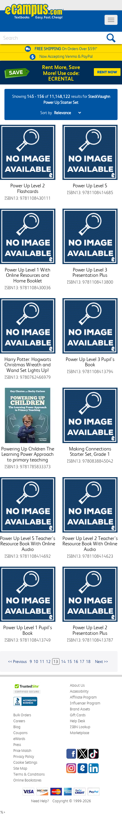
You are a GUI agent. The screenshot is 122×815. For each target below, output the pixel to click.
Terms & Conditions (29, 774)
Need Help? (40, 801)
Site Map (20, 768)
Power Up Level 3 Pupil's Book (90, 362)
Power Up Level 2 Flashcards (27, 188)
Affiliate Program (83, 697)
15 (69, 661)
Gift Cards (78, 715)
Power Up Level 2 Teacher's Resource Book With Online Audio (90, 543)
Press (17, 744)
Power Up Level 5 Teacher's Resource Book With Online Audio (27, 543)
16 (75, 661)
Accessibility (79, 691)
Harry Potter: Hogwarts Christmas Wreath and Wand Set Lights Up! (27, 364)
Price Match (22, 750)
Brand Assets (80, 709)
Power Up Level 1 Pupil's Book (27, 630)
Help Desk (77, 721)
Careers (19, 721)
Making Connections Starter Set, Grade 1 (90, 451)
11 (42, 661)
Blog (16, 727)
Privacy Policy (23, 756)
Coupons (20, 733)
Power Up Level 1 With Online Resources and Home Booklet (27, 275)
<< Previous (17, 661)
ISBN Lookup (80, 727)
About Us (77, 685)
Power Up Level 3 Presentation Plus (90, 272)
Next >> (101, 661)
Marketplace (79, 733)
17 (82, 661)
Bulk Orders (22, 715)
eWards (19, 738)
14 (63, 661)
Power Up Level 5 (90, 185)
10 (35, 661)
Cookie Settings (25, 762)
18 (88, 661)
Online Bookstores (27, 780)
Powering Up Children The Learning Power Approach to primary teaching (27, 454)
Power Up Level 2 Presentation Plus (90, 630)
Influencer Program (85, 703)
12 (48, 661)
